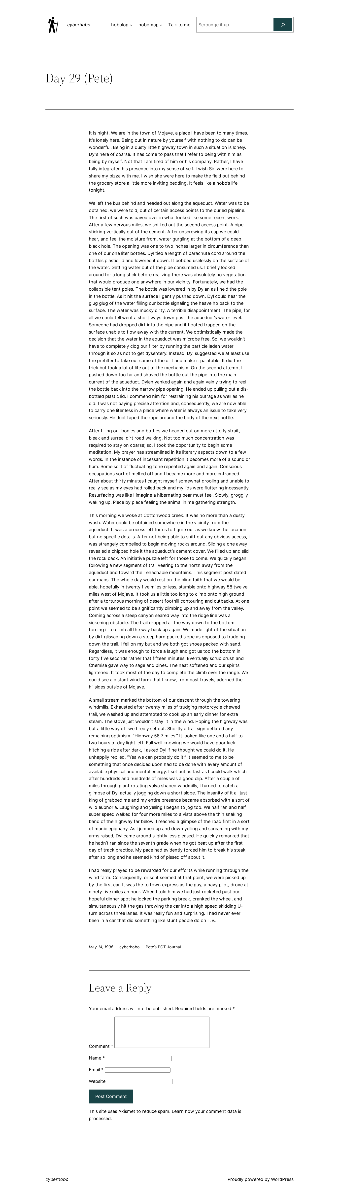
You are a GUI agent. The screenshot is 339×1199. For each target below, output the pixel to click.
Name (97, 1058)
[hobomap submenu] (161, 25)
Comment (101, 1046)
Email (96, 1069)
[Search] (282, 24)
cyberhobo (78, 24)
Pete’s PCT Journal (163, 946)
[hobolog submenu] (131, 25)
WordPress (282, 1179)
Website (97, 1081)
